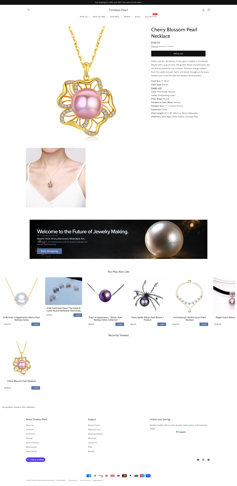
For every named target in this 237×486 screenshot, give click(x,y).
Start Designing (49, 251)
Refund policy (31, 447)
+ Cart (36, 324)
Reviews (91, 451)
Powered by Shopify (48, 480)
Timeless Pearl (36, 480)
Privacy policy (73, 480)
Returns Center (94, 425)
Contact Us (92, 442)
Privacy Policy (31, 451)
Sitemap (29, 438)
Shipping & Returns (95, 434)
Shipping (154, 46)
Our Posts (30, 429)
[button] (28, 10)
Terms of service (85, 480)
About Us (29, 425)
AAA (156, 88)
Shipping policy (98, 480)
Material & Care (94, 429)
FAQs (90, 447)
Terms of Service (32, 442)
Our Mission (30, 434)
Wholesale (92, 438)
